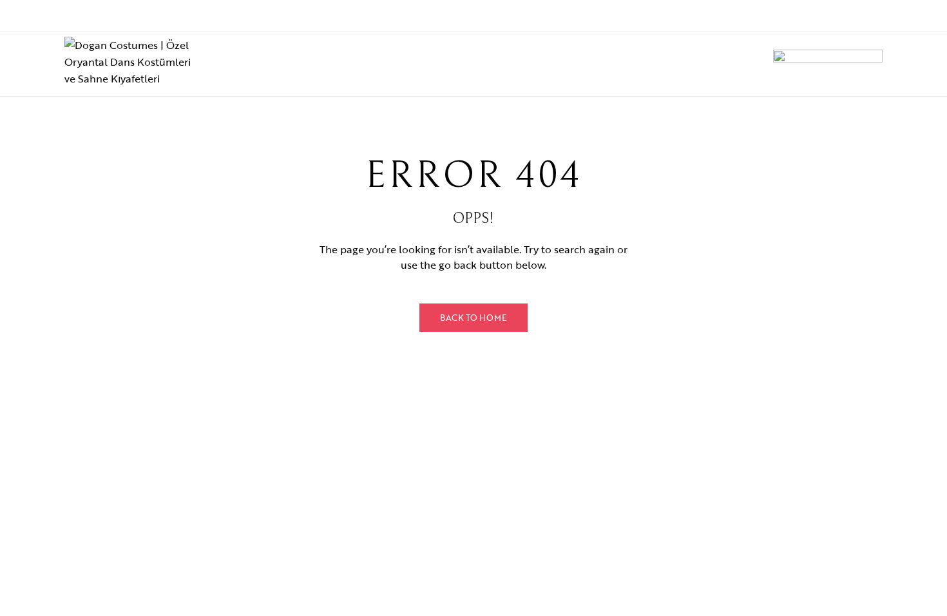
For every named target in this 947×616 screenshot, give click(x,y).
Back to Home (473, 317)
